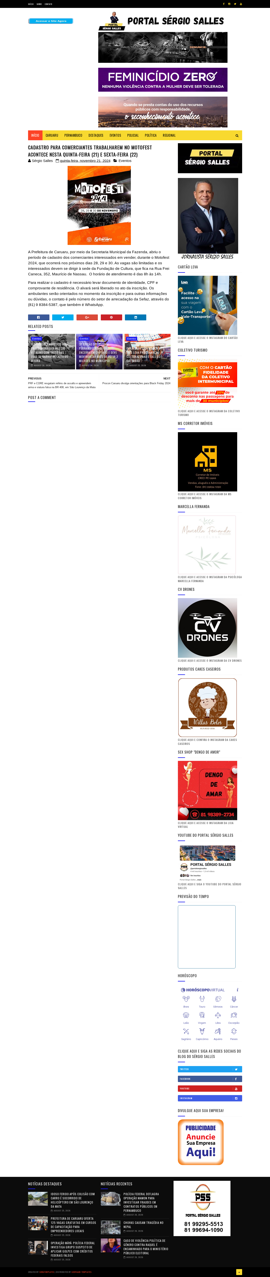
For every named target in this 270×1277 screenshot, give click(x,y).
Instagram (186, 1098)
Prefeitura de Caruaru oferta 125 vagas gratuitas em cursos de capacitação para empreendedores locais (73, 1224)
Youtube (185, 1088)
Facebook (185, 1078)
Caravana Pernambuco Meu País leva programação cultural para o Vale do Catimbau (145, 354)
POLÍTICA (151, 135)
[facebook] (224, 4)
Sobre (39, 4)
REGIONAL (169, 135)
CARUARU (52, 135)
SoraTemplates (46, 1271)
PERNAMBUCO (73, 135)
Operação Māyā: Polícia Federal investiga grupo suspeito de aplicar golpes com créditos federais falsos (73, 1249)
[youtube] (241, 4)
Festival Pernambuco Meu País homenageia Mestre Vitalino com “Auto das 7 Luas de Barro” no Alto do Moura (49, 352)
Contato (48, 4)
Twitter (184, 1069)
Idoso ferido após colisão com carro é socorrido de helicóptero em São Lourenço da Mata (73, 1200)
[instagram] (229, 4)
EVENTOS (115, 135)
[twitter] (235, 4)
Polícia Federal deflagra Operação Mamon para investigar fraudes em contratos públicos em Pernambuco (141, 1202)
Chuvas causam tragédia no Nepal (143, 1224)
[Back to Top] (239, 1272)
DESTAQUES (96, 135)
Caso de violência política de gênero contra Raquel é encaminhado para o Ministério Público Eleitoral (146, 1246)
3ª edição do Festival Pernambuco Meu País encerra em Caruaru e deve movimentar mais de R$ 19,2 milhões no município (98, 352)
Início (31, 4)
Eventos (125, 161)
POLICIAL (133, 135)
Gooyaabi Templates (82, 1271)
